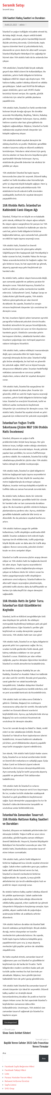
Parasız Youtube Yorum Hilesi (18, 1077)
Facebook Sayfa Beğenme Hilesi (19, 1066)
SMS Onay (9, 1088)
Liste (7, 1073)
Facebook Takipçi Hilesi (15, 1070)
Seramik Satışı (13, 5)
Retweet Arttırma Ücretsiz (17, 1081)
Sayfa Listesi (10, 1084)
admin (22, 24)
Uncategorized (10, 1022)
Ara (4, 1053)
